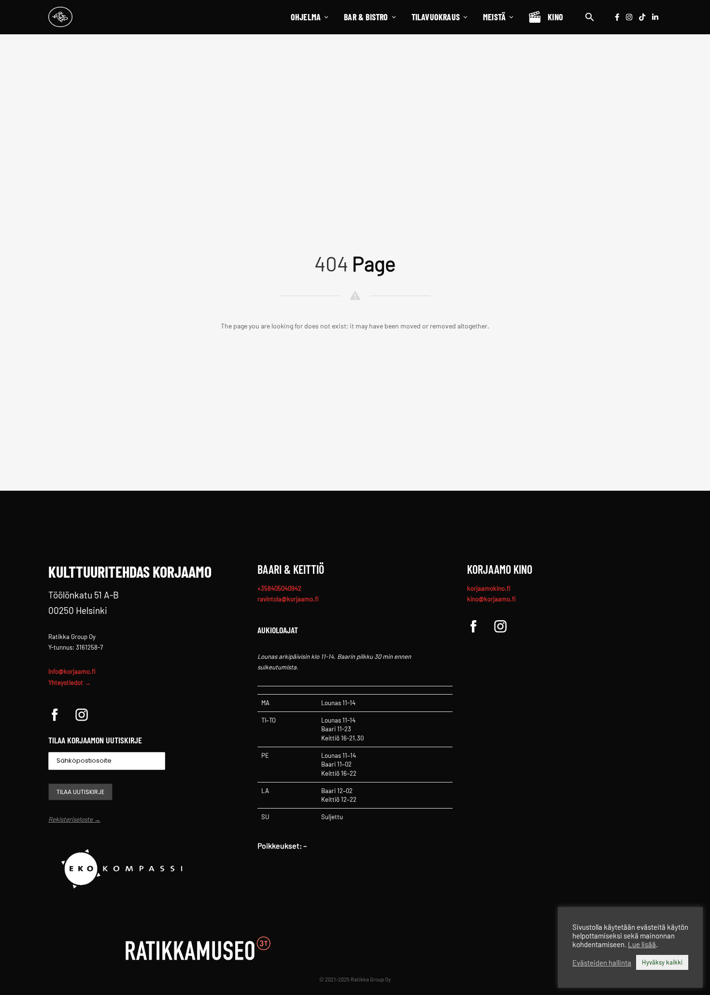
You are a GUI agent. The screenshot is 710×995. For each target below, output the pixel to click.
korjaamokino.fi (489, 588)
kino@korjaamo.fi (491, 599)
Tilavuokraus (436, 17)
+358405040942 (279, 588)
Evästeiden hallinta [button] (601, 962)
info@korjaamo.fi (72, 671)
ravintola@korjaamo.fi (288, 599)
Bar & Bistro (366, 17)
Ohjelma (306, 17)
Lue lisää (642, 944)
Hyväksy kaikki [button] (662, 962)
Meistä (494, 17)
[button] (590, 17)
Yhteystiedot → (69, 682)
